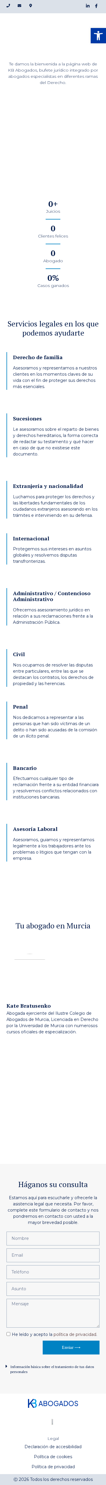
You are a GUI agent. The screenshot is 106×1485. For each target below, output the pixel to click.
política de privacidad (75, 1334)
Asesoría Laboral (35, 828)
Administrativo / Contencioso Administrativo (51, 596)
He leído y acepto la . (54, 1334)
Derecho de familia (38, 357)
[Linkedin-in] (88, 6)
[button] (53, 1369)
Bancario (25, 767)
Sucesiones (27, 418)
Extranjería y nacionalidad (48, 485)
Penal (20, 706)
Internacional (31, 538)
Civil (19, 654)
